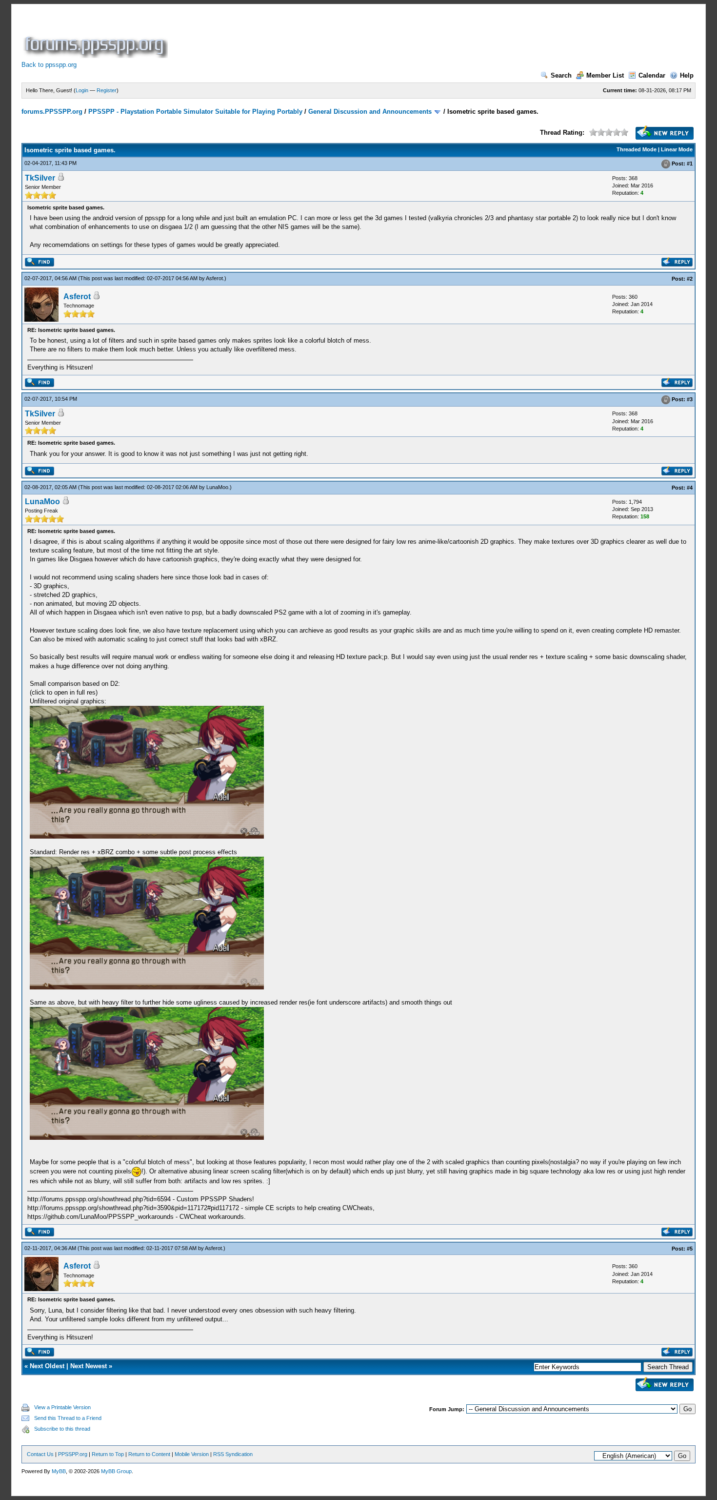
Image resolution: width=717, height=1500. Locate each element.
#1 (690, 163)
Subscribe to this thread (62, 1429)
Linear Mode (677, 149)
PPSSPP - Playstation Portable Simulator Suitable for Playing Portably (195, 111)
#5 (690, 1249)
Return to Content (149, 1454)
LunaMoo (217, 487)
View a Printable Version (62, 1407)
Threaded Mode (637, 149)
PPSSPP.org (72, 1454)
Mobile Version (192, 1454)
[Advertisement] (347, 36)
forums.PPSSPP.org (51, 111)
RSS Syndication (233, 1454)
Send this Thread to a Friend (67, 1418)
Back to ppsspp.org (49, 64)
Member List (605, 75)
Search (561, 75)
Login (82, 90)
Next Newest (88, 1366)
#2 (690, 279)
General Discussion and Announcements (370, 111)
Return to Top (108, 1454)
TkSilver (40, 178)
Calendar (651, 75)
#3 (690, 399)
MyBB (59, 1471)
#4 (690, 488)
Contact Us (40, 1454)
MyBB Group (116, 1471)
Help (687, 75)
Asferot (214, 278)
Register (107, 90)
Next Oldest (47, 1366)
